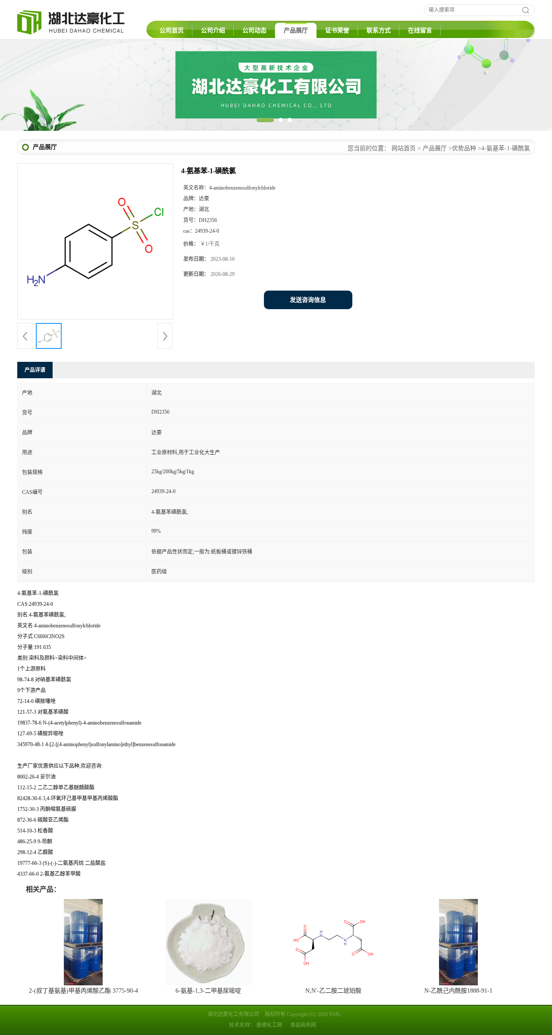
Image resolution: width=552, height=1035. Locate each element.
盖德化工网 (269, 1025)
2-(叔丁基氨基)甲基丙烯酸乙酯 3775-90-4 (83, 991)
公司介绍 (213, 30)
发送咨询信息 (308, 300)
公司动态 (254, 30)
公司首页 (172, 30)
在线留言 (420, 30)
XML (335, 1014)
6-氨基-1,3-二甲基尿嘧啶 (208, 991)
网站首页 (404, 148)
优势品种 (464, 148)
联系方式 (379, 30)
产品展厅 (296, 30)
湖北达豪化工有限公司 (233, 1014)
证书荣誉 (337, 30)
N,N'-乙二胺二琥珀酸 (333, 991)
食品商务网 (303, 1025)
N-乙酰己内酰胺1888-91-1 (458, 991)
